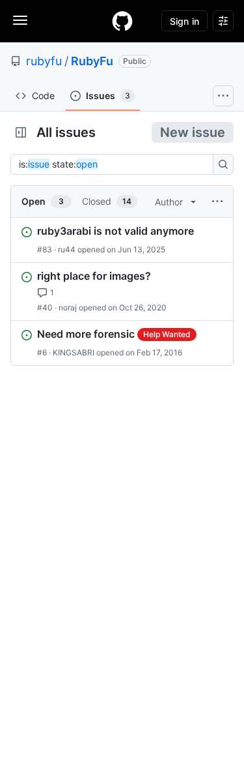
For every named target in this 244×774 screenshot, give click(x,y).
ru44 (66, 249)
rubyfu (44, 61)
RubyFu (92, 61)
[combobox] (115, 164)
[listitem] (122, 240)
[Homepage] (122, 20)
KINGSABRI (73, 352)
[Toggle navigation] (20, 20)
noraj (68, 307)
